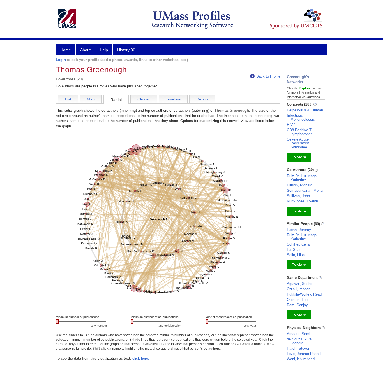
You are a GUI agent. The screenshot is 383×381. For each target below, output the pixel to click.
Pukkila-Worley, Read (304, 294)
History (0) (126, 50)
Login (61, 60)
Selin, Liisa (296, 255)
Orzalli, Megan (298, 289)
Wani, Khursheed (301, 359)
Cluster (143, 99)
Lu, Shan (294, 249)
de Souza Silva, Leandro (300, 341)
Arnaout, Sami (298, 334)
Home (65, 50)
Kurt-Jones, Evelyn (302, 201)
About (85, 50)
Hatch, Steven (298, 348)
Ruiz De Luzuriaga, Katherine (302, 178)
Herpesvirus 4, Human (305, 110)
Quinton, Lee (297, 300)
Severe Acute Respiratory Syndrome (298, 143)
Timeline (173, 99)
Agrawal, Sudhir (299, 284)
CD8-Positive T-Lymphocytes (299, 132)
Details (202, 99)
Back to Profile (268, 76)
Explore (299, 157)
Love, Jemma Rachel (304, 354)
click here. (140, 358)
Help (104, 50)
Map (91, 99)
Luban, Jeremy (299, 230)
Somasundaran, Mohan (305, 190)
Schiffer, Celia (298, 244)
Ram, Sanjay (297, 305)
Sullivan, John (298, 196)
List (68, 99)
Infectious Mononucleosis (301, 117)
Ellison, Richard (299, 185)
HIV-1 (291, 125)
